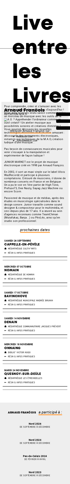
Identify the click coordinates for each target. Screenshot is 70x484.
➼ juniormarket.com (25, 140)
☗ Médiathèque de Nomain (19, 274)
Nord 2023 (35, 473)
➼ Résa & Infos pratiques (19, 252)
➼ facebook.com (22, 136)
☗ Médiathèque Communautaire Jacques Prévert (32, 326)
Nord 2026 (35, 425)
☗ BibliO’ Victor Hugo (17, 352)
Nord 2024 (35, 441)
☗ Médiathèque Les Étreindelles (23, 378)
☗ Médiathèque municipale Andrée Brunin (28, 300)
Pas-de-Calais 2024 (35, 457)
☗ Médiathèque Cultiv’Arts (20, 248)
